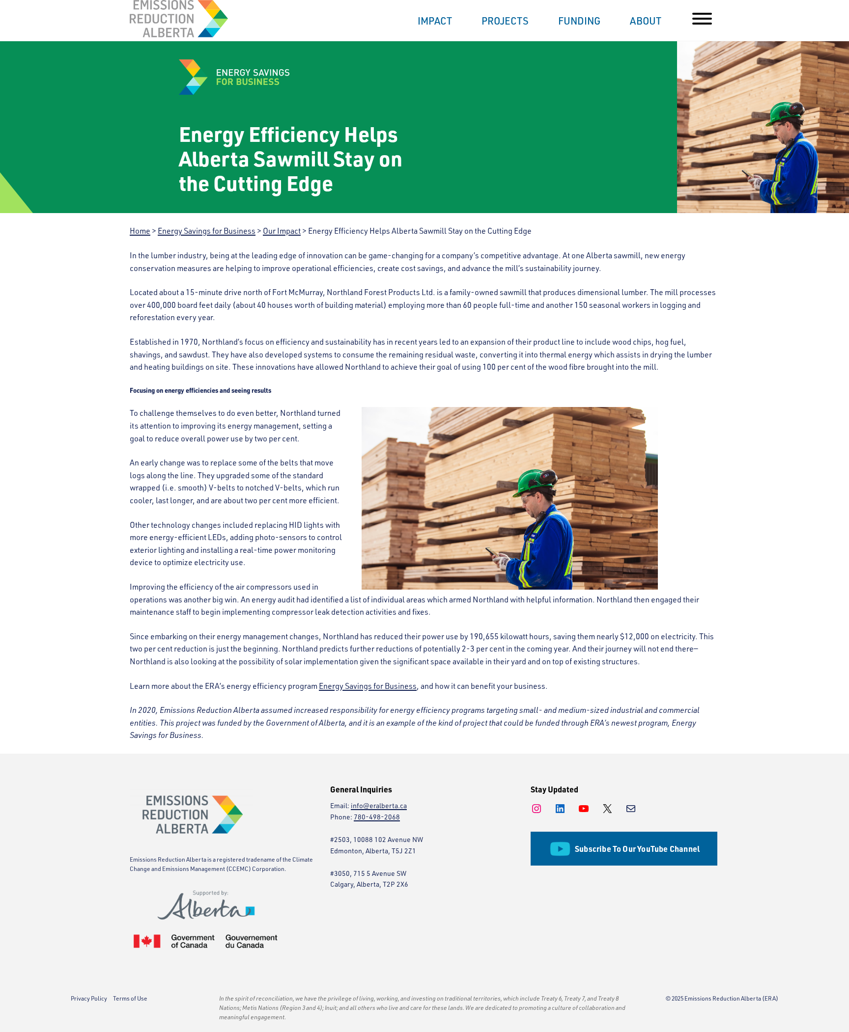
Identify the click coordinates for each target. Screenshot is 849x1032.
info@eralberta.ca (379, 805)
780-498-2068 (377, 817)
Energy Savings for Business (368, 686)
